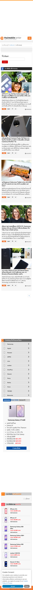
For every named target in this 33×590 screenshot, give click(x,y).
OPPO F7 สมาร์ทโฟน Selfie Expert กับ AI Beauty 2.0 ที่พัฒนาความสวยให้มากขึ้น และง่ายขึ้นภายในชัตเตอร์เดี (16, 95)
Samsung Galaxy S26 (16, 544)
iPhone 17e (13, 509)
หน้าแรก (12, 45)
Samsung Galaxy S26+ (17, 535)
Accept (13, 586)
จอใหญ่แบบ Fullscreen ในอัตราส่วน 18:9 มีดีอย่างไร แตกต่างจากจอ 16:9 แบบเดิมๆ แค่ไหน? (16, 184)
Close (26, 586)
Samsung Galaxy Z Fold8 (16, 420)
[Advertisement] (16, 18)
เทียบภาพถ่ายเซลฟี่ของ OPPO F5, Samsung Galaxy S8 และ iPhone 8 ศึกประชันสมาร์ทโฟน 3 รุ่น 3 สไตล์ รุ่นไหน (16, 228)
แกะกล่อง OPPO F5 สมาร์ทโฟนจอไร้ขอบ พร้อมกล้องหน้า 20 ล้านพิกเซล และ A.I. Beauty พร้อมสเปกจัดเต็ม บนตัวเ (15, 272)
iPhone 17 (13, 518)
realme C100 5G (15, 553)
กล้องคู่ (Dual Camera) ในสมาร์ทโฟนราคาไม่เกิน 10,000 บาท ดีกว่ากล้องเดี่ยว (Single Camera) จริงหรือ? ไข (16, 139)
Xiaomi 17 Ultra (15, 562)
